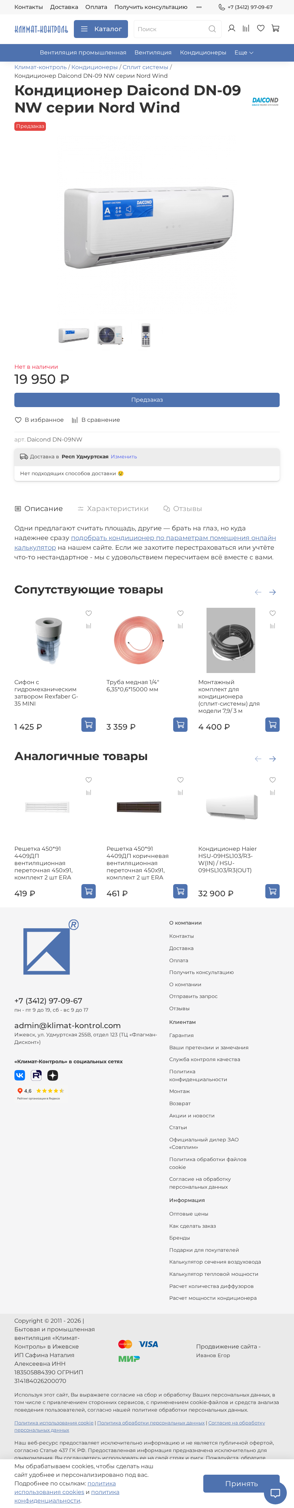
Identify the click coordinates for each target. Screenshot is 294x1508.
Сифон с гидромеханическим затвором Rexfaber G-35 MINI (46, 693)
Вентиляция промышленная (83, 52)
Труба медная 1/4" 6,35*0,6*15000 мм (132, 686)
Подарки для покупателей (204, 1250)
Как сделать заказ (192, 1226)
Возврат (180, 1103)
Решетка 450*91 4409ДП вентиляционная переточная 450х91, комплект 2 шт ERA (43, 863)
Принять (241, 1483)
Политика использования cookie (54, 1423)
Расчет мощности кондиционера (213, 1298)
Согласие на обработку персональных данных (200, 1183)
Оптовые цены (188, 1214)
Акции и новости (192, 1115)
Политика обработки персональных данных (151, 1423)
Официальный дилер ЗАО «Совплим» (204, 1143)
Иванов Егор (213, 1355)
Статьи (178, 1127)
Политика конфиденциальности (198, 1075)
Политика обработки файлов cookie (208, 1163)
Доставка (64, 7)
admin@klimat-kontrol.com (67, 1025)
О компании (185, 984)
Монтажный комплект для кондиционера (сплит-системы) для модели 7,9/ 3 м (229, 696)
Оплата (96, 7)
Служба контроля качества (204, 1059)
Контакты (28, 7)
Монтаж (179, 1091)
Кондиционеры (203, 52)
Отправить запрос (193, 996)
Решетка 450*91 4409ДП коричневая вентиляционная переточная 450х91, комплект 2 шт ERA (137, 863)
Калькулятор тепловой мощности (214, 1274)
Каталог (108, 29)
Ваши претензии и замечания (208, 1047)
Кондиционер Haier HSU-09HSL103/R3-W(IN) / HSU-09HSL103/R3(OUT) (227, 859)
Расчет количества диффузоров (211, 1286)
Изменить (124, 456)
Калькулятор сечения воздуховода (215, 1262)
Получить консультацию (151, 7)
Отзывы (179, 1008)
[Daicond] (265, 101)
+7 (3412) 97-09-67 (250, 7)
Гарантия (181, 1035)
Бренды (179, 1238)
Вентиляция (153, 52)
